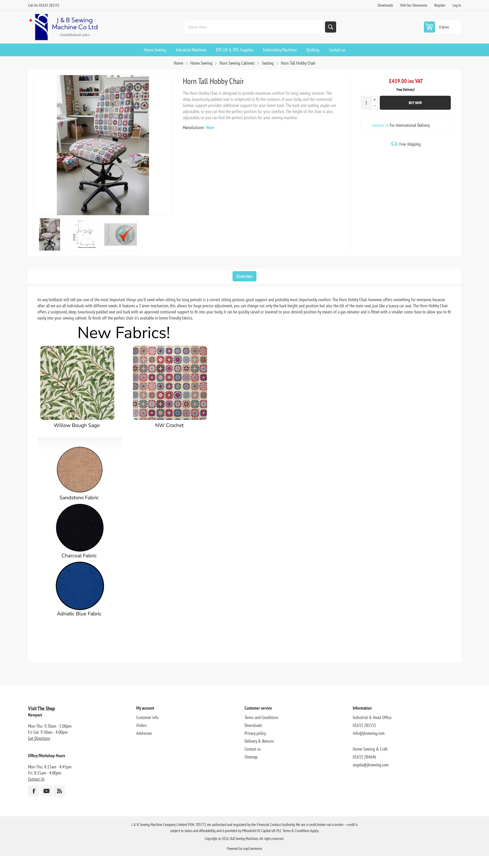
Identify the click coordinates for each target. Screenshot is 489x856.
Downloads (385, 5)
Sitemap (250, 757)
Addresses (144, 733)
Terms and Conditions (261, 717)
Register (439, 5)
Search (330, 27)
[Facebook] (33, 791)
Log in (457, 5)
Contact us (252, 749)
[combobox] (255, 27)
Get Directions (39, 738)
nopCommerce (252, 848)
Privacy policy (255, 733)
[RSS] (59, 791)
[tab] (244, 276)
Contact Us (380, 125)
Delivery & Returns (259, 741)
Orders (141, 725)
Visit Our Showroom (413, 5)
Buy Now (415, 102)
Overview (244, 276)
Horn (210, 127)
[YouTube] (46, 791)
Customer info (147, 717)
